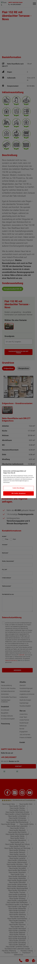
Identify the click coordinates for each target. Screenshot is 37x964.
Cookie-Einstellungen (18, 488)
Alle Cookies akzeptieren (19, 493)
